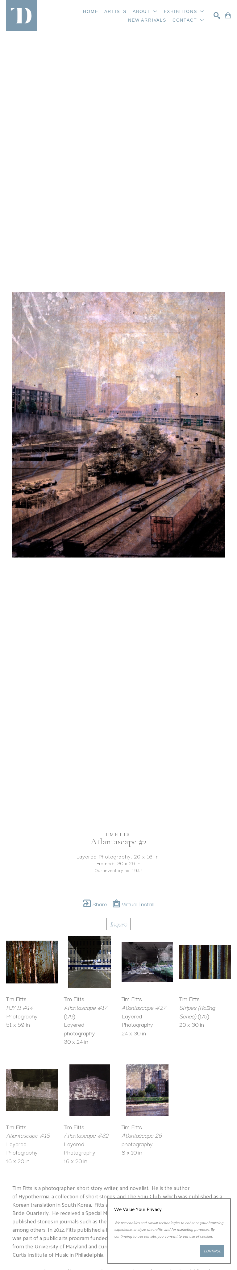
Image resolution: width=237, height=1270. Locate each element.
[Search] (217, 15)
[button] (145, 11)
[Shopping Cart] (228, 15)
